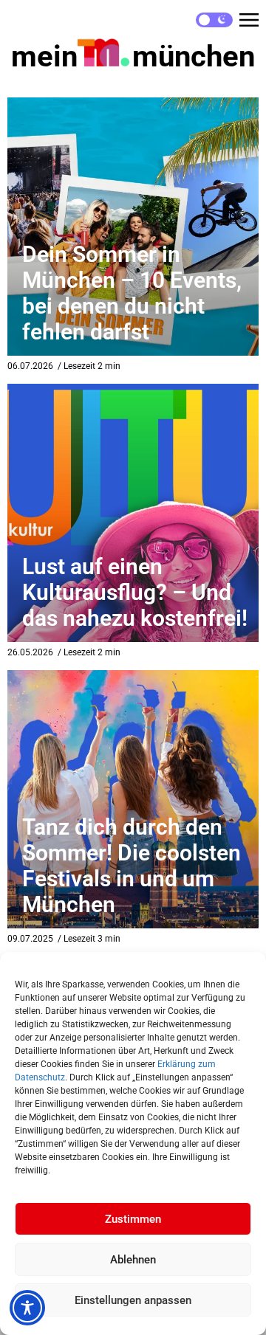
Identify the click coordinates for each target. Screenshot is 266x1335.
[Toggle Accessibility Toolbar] (27, 1307)
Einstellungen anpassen (133, 1300)
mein (133, 56)
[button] (249, 20)
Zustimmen (133, 1219)
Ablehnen (133, 1259)
